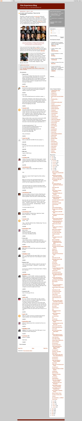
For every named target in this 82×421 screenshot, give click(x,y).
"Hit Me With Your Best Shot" (56, 102)
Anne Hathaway (54, 125)
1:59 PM (23, 289)
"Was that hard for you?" (56, 297)
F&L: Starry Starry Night (56, 232)
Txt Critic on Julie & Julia (57, 394)
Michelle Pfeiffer (54, 138)
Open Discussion (55, 201)
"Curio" (52, 100)
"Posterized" (53, 110)
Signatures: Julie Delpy (56, 351)
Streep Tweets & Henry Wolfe (57, 303)
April (53, 402)
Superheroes (53, 147)
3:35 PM (23, 319)
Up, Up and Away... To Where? (58, 397)
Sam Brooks (24, 335)
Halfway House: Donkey (56, 223)
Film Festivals (53, 130)
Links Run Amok (55, 204)
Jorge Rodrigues (25, 167)
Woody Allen (53, 152)
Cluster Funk (24, 138)
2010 (53, 157)
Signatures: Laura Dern (56, 244)
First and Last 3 (55, 358)
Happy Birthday (55, 252)
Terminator (25, 69)
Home (33, 348)
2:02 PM (23, 295)
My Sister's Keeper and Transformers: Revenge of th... (57, 184)
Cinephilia (53, 70)
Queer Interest (54, 146)
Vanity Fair (53, 45)
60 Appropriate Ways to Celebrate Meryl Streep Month (57, 242)
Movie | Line (40, 21)
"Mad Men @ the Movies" (56, 105)
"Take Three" (53, 114)
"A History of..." (54, 93)
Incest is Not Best (55, 341)
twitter (56, 21)
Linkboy (53, 188)
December (54, 160)
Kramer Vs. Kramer (38, 68)
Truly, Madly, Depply (56, 338)
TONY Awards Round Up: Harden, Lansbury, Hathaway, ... (57, 347)
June (53, 169)
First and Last (54, 263)
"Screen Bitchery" (54, 113)
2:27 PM (23, 311)
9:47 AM (23, 251)
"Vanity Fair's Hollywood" (55, 119)
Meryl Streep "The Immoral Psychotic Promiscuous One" (57, 274)
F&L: (53, 205)
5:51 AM (23, 244)
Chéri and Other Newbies (56, 207)
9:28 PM (23, 105)
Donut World (54, 362)
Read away (43, 50)
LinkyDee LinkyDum (56, 233)
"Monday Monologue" (55, 108)
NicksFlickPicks (25, 228)
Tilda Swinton (53, 149)
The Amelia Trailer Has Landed (58, 199)
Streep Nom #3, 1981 (56, 257)
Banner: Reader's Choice (56, 393)
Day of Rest (54, 306)
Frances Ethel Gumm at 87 (57, 327)
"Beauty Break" (54, 94)
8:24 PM (23, 84)
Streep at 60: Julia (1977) (57, 325)
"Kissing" (53, 103)
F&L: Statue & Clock (56, 292)
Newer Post (20, 348)
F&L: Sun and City (55, 304)
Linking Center (55, 270)
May (53, 401)
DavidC (23, 314)
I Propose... (54, 266)
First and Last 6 (55, 343)
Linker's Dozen (55, 294)
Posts (53, 30)
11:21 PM (24, 155)
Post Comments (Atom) (27, 350)
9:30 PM (23, 136)
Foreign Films (53, 132)
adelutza (24, 297)
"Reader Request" (54, 111)
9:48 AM (23, 260)
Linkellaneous (54, 371)
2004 (53, 415)
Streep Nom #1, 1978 (56, 289)
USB (53, 235)
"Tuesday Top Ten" (54, 116)
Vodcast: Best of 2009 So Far (57, 340)
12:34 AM (24, 226)
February (54, 405)
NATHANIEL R (25, 246)
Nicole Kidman (54, 141)
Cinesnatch (24, 108)
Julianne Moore (54, 135)
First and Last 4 (55, 357)
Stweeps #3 (54, 249)
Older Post (45, 348)
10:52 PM (24, 149)
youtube (59, 21)
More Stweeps (55, 281)
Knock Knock (54, 399)
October (54, 163)
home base (52, 21)
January (54, 407)
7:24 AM (23, 342)
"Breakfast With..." (54, 99)
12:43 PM (24, 272)
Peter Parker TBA (55, 187)
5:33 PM (23, 326)
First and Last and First (56, 272)
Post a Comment (22, 344)
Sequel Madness (55, 378)
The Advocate (54, 59)
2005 (53, 413)
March (53, 404)
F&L (53, 182)
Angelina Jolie (53, 124)
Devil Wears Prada (30, 68)
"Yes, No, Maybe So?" (55, 121)
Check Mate (54, 261)
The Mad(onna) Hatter (56, 230)
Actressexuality (54, 122)
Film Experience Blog (28, 5)
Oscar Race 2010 (54, 143)
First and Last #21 (55, 195)
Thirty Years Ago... (55, 337)
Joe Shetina (24, 157)
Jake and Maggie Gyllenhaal (56, 133)
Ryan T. (23, 86)
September (54, 165)
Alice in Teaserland (55, 239)
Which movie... (55, 250)
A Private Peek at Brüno (56, 291)
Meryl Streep (37, 48)
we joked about (37, 16)
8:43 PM (23, 92)
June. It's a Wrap (55, 171)
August (53, 166)
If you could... (54, 328)
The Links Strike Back (56, 344)
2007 (53, 410)
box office (25, 68)
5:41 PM (23, 333)
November (54, 162)
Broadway (53, 127)
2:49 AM (23, 236)
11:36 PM (24, 190)
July (53, 168)
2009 (53, 159)
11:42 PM (24, 209)
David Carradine (55, 372)
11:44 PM (24, 216)
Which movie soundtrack (56, 229)
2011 (53, 156)
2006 (53, 412)
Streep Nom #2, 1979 (56, 264)
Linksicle (53, 396)
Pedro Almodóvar (54, 144)
